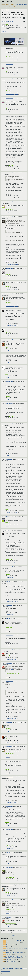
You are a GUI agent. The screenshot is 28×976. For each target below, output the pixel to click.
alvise (6, 24)
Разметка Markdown (18, 968)
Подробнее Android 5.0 (7, 21)
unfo (6, 738)
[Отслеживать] (23, 22)
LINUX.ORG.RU (6, 2)
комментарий (9, 64)
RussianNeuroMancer (10, 655)
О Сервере (3, 968)
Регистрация (19, 4)
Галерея (8, 4)
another (7, 261)
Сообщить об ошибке (5, 969)
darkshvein (8, 286)
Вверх (25, 968)
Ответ (7, 516)
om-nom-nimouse (9, 209)
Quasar (7, 165)
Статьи (13, 4)
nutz (6, 71)
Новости (3, 4)
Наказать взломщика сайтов (13, 942)
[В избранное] (23, 18)
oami (6, 769)
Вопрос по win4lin (10, 944)
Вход (25, 4)
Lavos (6, 332)
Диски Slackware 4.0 (11, 961)
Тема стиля (8, 954)
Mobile (7, 10)
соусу (11, 669)
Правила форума (9, 968)
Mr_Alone (7, 877)
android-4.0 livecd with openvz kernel (14, 952)
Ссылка (4, 31)
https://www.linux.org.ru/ (5, 971)
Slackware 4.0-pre (11, 959)
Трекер (11, 7)
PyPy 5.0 (8, 946)
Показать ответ (9, 59)
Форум (2, 7)
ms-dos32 (7, 396)
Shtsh (6, 374)
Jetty (6, 714)
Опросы (7, 7)
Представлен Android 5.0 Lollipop (15, 940)
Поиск (15, 7)
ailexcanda (8, 274)
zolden (7, 321)
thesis (6, 522)
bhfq (6, 56)
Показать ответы (10, 94)
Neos (6, 347)
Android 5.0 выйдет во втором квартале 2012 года (14, 13)
